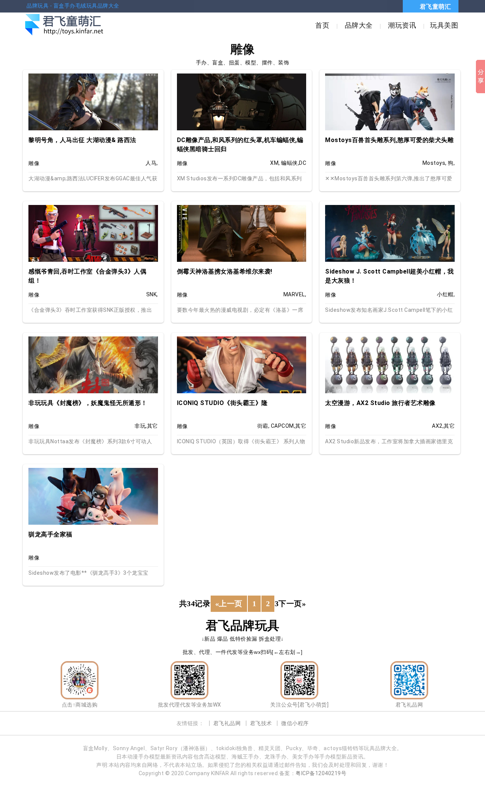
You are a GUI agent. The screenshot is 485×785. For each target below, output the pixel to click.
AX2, (438, 426)
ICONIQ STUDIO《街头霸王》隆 (222, 403)
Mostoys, (434, 163)
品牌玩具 (37, 6)
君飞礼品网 (227, 723)
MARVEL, (295, 294)
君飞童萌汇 (435, 6)
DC (302, 163)
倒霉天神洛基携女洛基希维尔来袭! (224, 271)
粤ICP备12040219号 (321, 773)
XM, (275, 163)
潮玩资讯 (402, 25)
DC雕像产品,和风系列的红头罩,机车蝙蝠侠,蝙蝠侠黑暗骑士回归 (240, 144)
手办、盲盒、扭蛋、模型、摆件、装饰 (242, 62)
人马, (152, 163)
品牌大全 (359, 25)
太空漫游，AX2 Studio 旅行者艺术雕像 (380, 403)
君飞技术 (261, 723)
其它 (152, 426)
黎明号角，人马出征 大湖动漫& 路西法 (82, 140)
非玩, (141, 426)
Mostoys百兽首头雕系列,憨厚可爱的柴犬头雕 (389, 140)
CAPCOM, (283, 426)
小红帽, (446, 294)
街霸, (263, 426)
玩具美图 (444, 25)
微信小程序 (295, 723)
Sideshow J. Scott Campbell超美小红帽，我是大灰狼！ (389, 276)
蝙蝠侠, (290, 163)
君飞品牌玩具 (243, 625)
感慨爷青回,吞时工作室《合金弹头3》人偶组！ (87, 276)
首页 (322, 25)
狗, (451, 163)
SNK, (152, 294)
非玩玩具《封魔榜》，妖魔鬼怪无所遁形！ (87, 403)
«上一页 (228, 603)
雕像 (33, 163)
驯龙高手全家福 (50, 534)
